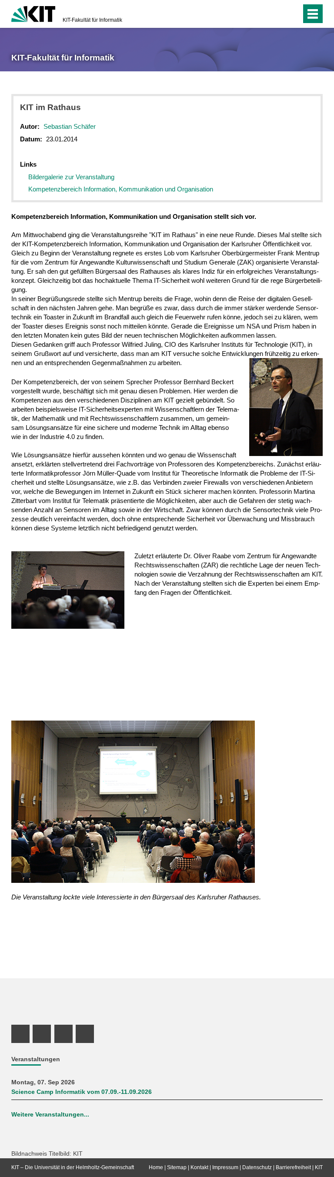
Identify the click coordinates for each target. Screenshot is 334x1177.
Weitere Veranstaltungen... (50, 1114)
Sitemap (177, 1167)
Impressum (225, 1167)
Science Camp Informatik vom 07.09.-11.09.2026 (81, 1092)
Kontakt (199, 1167)
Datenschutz (257, 1167)
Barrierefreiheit (293, 1167)
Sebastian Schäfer (69, 126)
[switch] (277, 14)
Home (156, 1167)
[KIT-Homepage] (33, 13)
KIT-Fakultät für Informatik (92, 20)
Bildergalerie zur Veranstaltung (71, 177)
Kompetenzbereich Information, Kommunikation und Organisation (120, 189)
